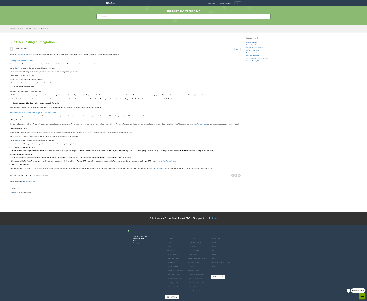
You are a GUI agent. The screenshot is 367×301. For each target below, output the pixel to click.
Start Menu (18, 68)
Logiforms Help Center (16, 28)
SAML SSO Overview (252, 55)
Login (214, 242)
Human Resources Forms (196, 274)
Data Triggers (171, 262)
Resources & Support (194, 242)
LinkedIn (239, 175)
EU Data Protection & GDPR (221, 262)
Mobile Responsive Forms (175, 279)
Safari (204, 95)
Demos (169, 242)
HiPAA (214, 258)
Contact (214, 246)
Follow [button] (237, 49)
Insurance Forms (193, 270)
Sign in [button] (238, 3)
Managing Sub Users (252, 50)
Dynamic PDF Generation (175, 270)
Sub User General (43, 28)
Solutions (192, 238)
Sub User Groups (251, 42)
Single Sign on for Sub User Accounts (257, 58)
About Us (216, 238)
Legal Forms (192, 287)
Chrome (197, 95)
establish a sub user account (25, 54)
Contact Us (218, 277)
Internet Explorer (189, 95)
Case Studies (192, 246)
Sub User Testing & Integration (255, 61)
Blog (213, 250)
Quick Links (211, 3)
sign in (16, 192)
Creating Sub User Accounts (254, 47)
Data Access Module (200, 124)
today (215, 218)
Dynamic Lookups (172, 266)
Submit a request (225, 3)
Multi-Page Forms (172, 283)
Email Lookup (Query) (174, 274)
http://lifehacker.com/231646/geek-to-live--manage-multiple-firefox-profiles (36, 103)
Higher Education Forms (195, 279)
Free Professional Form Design (197, 258)
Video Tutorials (192, 254)
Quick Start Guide (193, 250)
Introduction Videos (194, 262)
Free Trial (172, 297)
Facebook (232, 175)
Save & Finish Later (173, 287)
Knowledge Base (31, 28)
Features (170, 238)
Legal (214, 254)
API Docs (191, 266)
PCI (213, 266)
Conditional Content (173, 258)
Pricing (169, 246)
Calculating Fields (172, 254)
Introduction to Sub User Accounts (256, 45)
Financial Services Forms (196, 283)
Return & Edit (171, 250)
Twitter (235, 175)
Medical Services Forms (195, 291)
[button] (26, 175)
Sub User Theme (158, 168)
